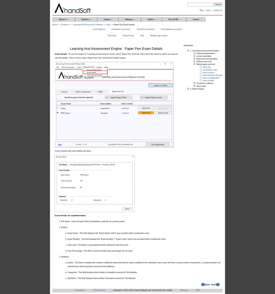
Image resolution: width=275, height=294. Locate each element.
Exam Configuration (211, 78)
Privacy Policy (99, 290)
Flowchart (112, 36)
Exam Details (208, 81)
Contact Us (218, 10)
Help (108, 25)
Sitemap (183, 290)
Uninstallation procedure (171, 29)
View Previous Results (212, 75)
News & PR (173, 19)
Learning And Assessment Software (88, 25)
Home (55, 25)
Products (85, 19)
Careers (196, 19)
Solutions (129, 19)
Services (107, 19)
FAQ (142, 36)
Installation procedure (121, 29)
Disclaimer (80, 290)
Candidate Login (210, 70)
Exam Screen (208, 72)
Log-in (208, 10)
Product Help (128, 36)
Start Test (207, 67)
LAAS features (99, 29)
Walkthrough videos (158, 36)
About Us (63, 19)
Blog (202, 10)
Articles (150, 19)
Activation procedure (146, 29)
